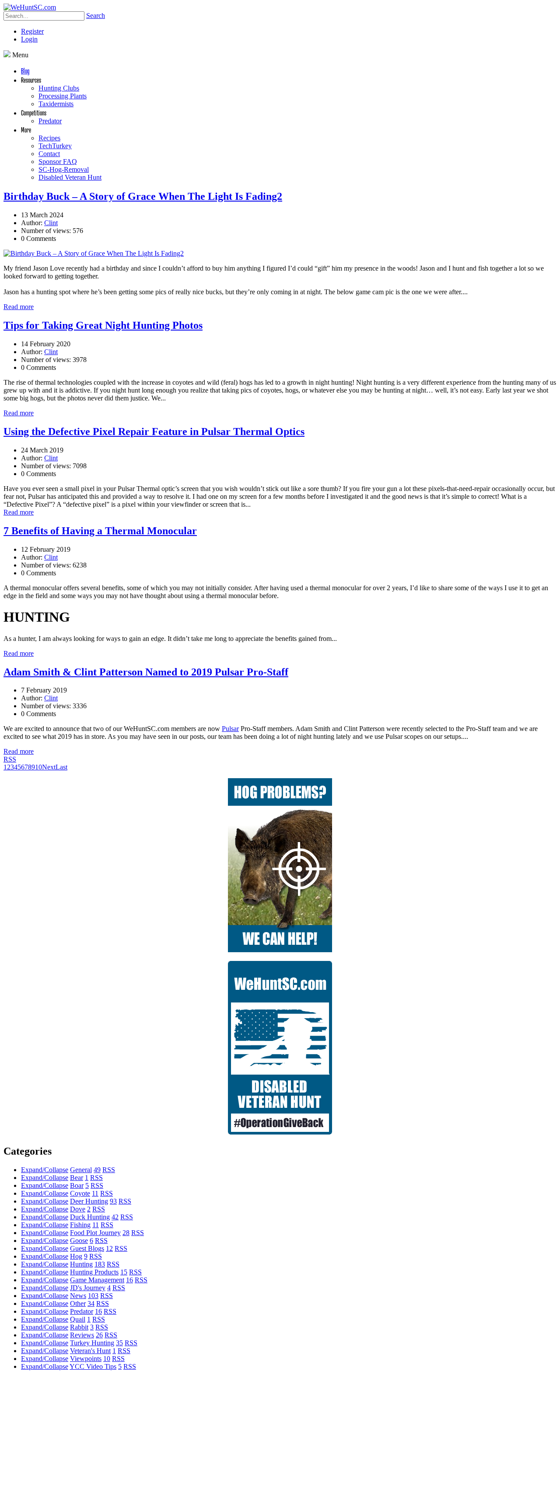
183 (99, 1264)
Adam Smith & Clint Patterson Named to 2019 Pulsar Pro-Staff (146, 672)
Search (95, 15)
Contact (49, 153)
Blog (25, 70)
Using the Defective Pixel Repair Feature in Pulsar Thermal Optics (154, 431)
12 (109, 1248)
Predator (50, 121)
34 (91, 1303)
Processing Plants (62, 96)
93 (113, 1201)
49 (97, 1169)
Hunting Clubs (58, 88)
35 (119, 1343)
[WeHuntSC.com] (30, 7)
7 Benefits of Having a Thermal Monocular (100, 530)
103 (93, 1295)
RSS (10, 759)
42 (115, 1217)
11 (95, 1193)
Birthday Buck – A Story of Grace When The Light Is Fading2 (143, 196)
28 (126, 1232)
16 (129, 1280)
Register (32, 31)
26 (99, 1335)
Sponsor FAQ (57, 161)
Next (49, 767)
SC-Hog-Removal (63, 169)
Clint (51, 222)
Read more (19, 306)
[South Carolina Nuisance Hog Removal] (280, 950)
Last (61, 767)
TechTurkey (55, 146)
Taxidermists (56, 104)
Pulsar (230, 728)
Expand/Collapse (44, 1169)
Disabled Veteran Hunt (70, 177)
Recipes (49, 138)
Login (29, 39)
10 (38, 767)
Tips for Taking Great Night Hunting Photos (103, 325)
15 (123, 1272)
